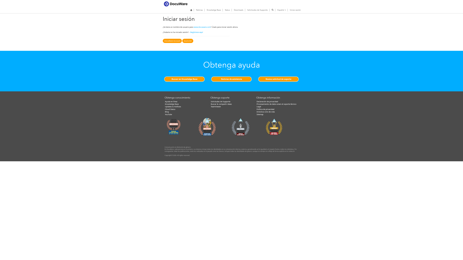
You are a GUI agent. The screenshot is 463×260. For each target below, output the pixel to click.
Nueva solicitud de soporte (278, 79)
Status (227, 10)
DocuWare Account (172, 41)
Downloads (238, 10)
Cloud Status (170, 109)
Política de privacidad (265, 109)
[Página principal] (191, 10)
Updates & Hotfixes (173, 106)
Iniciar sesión (295, 10)
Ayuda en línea (171, 101)
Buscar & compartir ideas (221, 104)
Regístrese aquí (196, 32)
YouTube (168, 114)
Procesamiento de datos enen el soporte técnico (276, 104)
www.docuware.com (202, 27)
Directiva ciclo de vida (266, 111)
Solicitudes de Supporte (257, 10)
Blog (167, 111)
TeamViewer (216, 106)
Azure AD (188, 41)
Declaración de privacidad (267, 101)
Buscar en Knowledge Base (184, 79)
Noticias (199, 10)
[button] (272, 10)
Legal (259, 106)
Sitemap (260, 114)
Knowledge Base (214, 10)
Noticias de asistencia (231, 79)
